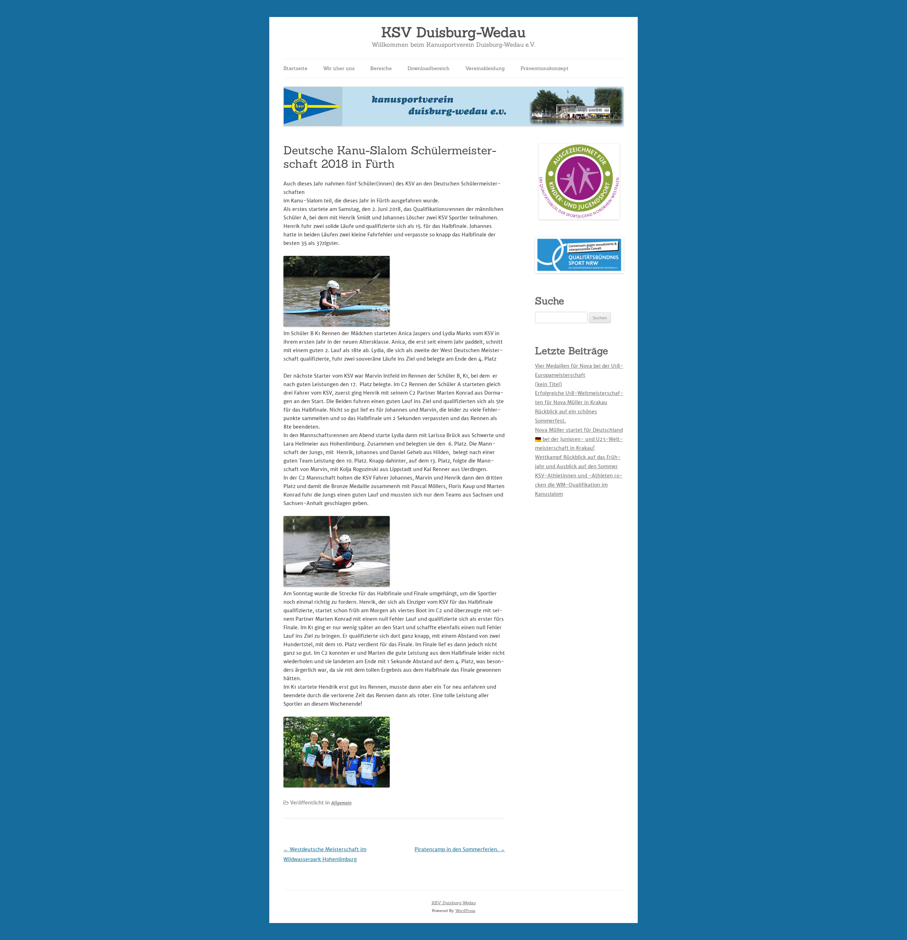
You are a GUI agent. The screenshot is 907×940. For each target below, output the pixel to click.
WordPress (465, 910)
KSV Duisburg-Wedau (453, 32)
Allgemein (341, 803)
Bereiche (381, 68)
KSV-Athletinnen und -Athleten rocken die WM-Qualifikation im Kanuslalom (578, 484)
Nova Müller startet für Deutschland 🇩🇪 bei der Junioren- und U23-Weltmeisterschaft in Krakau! (579, 439)
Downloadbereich (428, 68)
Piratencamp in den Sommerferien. (460, 849)
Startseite (295, 68)
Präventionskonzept (544, 68)
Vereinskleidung (485, 68)
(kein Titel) (548, 384)
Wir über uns (339, 68)
